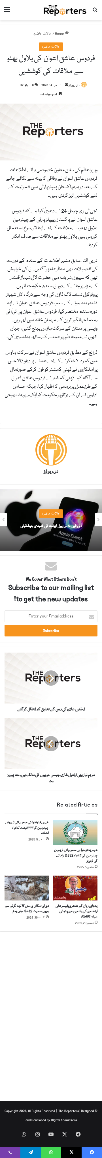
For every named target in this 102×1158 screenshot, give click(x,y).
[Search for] (95, 12)
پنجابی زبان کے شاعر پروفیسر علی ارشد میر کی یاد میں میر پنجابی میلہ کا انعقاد (76, 911)
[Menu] (7, 12)
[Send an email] (66, 85)
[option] (51, 520)
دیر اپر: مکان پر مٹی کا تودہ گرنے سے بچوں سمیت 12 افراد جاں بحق (27, 908)
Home (60, 34)
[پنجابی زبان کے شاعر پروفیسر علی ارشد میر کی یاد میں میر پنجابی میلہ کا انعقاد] (75, 888)
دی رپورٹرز (74, 85)
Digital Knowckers (64, 1120)
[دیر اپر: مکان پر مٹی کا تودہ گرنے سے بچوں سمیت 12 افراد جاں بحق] (27, 888)
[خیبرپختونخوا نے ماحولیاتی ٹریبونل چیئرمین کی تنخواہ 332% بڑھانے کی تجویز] (75, 832)
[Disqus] (51, 1013)
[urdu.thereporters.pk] (65, 10)
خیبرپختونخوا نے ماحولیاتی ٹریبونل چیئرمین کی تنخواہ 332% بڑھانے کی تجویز (75, 856)
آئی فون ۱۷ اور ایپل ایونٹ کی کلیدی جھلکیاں (51, 526)
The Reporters (69, 1110)
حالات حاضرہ (42, 34)
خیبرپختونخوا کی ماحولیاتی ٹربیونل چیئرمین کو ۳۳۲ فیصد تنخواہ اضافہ (27, 828)
